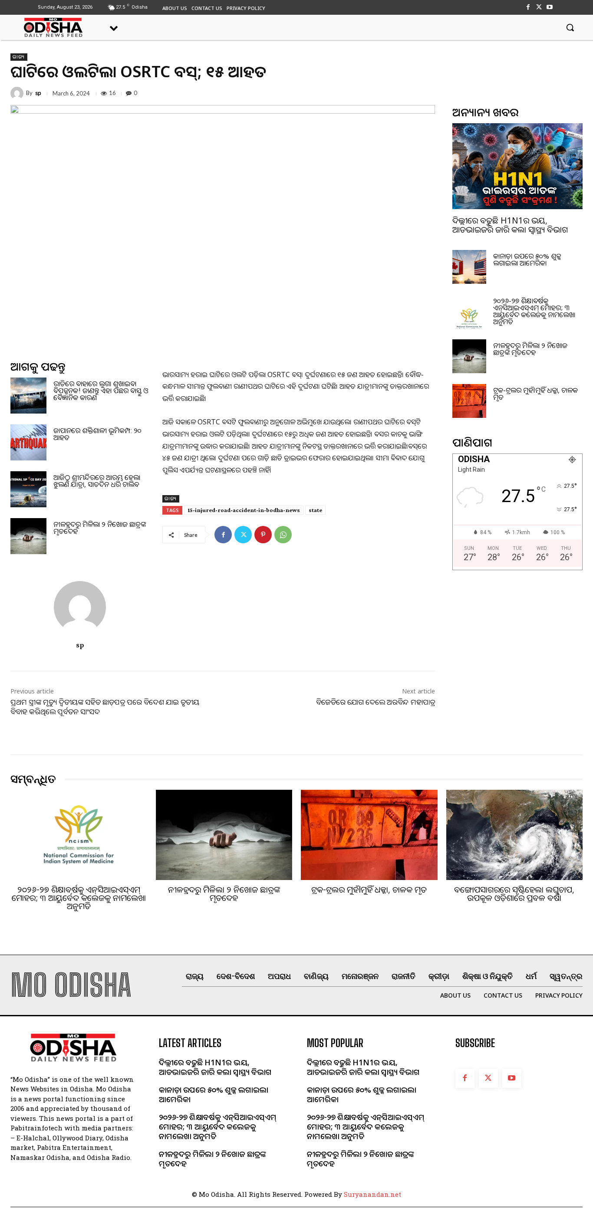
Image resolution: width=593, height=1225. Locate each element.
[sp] (18, 93)
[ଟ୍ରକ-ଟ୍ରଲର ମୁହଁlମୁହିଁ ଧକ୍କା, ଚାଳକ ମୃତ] (469, 401)
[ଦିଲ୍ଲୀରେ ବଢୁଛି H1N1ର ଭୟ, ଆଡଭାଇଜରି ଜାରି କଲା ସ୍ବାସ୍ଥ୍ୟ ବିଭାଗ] (517, 166)
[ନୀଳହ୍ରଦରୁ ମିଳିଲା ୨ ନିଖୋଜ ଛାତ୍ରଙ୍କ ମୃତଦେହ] (28, 536)
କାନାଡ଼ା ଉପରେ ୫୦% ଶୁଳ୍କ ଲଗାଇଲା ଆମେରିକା (527, 259)
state (315, 509)
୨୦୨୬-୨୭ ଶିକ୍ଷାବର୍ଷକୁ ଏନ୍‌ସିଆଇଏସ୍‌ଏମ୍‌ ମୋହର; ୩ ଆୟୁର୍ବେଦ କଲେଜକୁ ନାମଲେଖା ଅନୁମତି (534, 311)
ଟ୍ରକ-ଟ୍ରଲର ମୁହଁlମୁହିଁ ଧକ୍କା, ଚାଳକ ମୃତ (535, 393)
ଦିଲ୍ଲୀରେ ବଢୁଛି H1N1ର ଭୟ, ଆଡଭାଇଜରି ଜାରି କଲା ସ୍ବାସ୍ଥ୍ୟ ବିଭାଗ (510, 225)
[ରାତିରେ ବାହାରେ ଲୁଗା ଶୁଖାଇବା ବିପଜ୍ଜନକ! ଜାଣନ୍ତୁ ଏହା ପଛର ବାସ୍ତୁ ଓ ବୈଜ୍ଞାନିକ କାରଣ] (28, 396)
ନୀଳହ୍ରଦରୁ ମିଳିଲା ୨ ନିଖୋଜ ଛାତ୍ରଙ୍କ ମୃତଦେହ (99, 527)
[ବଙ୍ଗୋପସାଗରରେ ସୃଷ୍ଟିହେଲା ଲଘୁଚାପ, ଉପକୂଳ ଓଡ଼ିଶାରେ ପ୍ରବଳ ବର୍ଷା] (514, 835)
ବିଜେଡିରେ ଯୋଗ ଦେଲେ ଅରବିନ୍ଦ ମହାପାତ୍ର (375, 702)
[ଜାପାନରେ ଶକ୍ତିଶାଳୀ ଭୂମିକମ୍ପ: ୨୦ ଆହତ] (28, 442)
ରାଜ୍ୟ (19, 56)
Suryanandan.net (372, 1194)
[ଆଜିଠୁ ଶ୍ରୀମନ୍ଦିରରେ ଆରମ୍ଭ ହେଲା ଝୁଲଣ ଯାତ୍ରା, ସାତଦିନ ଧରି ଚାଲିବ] (28, 489)
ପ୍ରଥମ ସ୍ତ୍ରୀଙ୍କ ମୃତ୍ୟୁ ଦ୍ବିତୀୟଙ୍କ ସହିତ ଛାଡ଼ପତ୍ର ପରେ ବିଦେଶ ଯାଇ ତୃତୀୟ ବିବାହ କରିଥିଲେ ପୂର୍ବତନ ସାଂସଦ (104, 706)
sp (38, 93)
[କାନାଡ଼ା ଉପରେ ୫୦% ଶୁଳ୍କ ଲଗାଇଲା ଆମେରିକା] (469, 267)
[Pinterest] (263, 534)
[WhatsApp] (283, 534)
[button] (570, 27)
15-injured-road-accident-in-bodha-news (244, 509)
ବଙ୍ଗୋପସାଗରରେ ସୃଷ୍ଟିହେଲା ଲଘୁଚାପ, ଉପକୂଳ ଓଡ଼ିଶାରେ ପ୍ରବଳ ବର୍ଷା (514, 893)
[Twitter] (539, 7)
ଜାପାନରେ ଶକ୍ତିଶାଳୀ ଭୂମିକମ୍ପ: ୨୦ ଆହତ (97, 434)
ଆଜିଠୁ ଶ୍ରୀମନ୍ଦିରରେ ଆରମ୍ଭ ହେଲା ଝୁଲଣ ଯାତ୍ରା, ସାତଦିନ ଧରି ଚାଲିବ (96, 481)
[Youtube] (549, 7)
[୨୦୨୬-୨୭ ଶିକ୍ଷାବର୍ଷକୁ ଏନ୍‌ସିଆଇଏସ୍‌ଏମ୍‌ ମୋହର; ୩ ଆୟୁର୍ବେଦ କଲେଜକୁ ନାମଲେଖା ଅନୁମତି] (469, 311)
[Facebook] (527, 7)
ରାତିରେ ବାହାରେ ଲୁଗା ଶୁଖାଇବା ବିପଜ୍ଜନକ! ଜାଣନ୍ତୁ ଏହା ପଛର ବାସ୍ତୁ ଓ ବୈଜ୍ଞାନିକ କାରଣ (100, 390)
